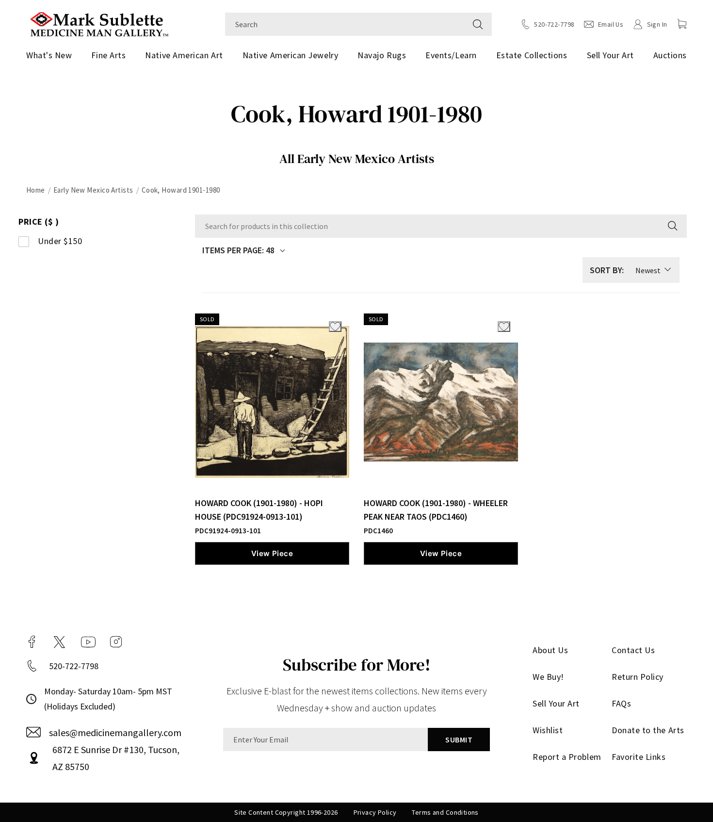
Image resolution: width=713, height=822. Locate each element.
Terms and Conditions (445, 812)
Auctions (670, 55)
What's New (49, 55)
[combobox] (344, 24)
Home (35, 190)
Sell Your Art (610, 55)
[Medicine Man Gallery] (99, 23)
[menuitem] (52, 55)
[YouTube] (88, 642)
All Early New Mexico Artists (356, 158)
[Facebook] (32, 642)
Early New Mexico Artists (93, 190)
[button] (682, 24)
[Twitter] (59, 642)
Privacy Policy (375, 812)
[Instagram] (116, 642)
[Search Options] (672, 226)
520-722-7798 (73, 666)
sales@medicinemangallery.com (115, 732)
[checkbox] (88, 241)
